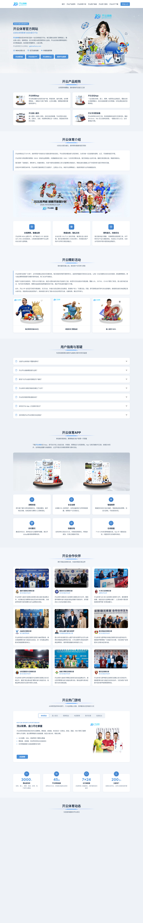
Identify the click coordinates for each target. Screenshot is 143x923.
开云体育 (39, 445)
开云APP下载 (113, 4)
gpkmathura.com (35, 46)
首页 (63, 4)
